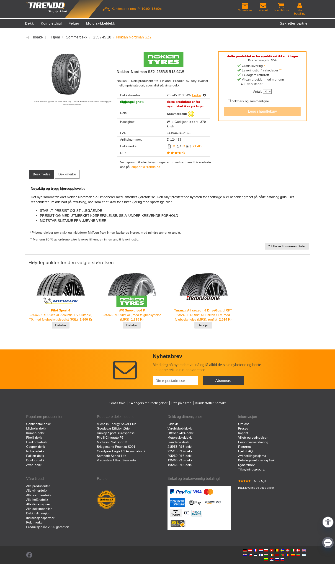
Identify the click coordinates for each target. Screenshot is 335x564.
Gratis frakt (117, 403)
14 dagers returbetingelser (148, 403)
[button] (328, 521)
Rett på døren (181, 403)
